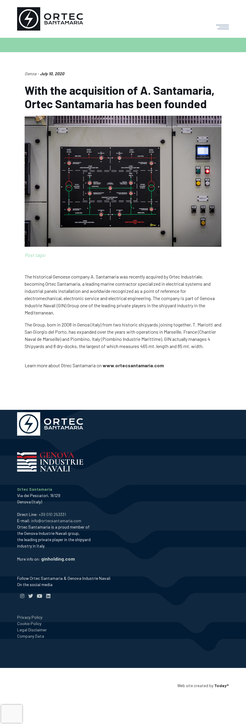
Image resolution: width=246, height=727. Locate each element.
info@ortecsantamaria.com (56, 520)
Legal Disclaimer (32, 629)
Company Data (30, 636)
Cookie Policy (29, 623)
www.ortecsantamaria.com (133, 365)
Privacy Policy (29, 617)
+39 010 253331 (52, 514)
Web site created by (203, 685)
